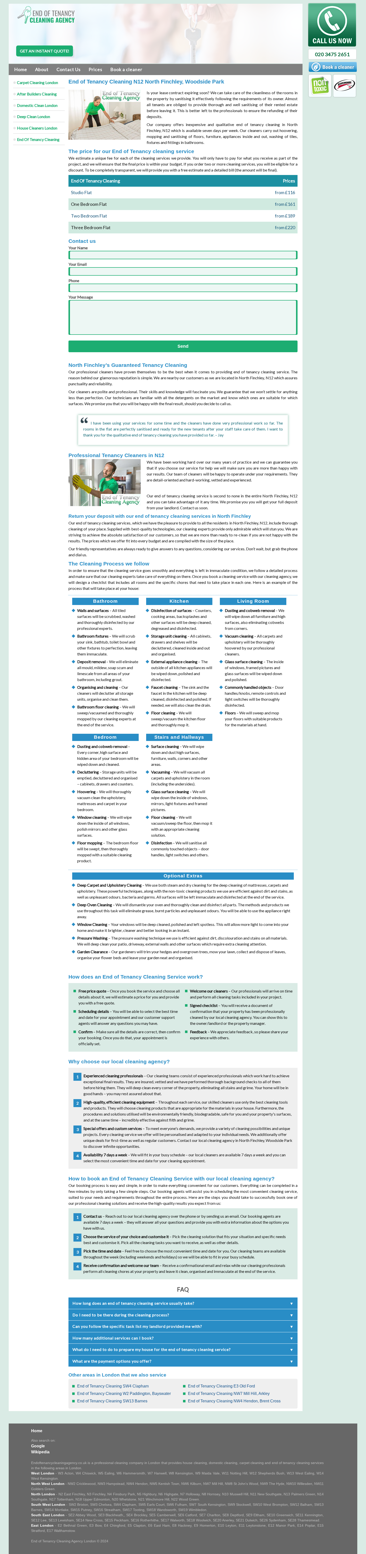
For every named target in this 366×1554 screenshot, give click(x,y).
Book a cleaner (126, 69)
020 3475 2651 (332, 54)
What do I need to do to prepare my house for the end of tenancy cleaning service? (151, 1349)
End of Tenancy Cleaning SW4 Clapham (113, 1386)
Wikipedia (40, 1452)
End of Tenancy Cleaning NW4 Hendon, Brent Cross (234, 1401)
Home (20, 69)
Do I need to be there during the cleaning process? (120, 1314)
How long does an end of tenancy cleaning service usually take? (133, 1303)
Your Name (78, 247)
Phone (73, 280)
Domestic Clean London (37, 105)
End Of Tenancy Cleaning (38, 139)
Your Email (77, 264)
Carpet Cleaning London (37, 82)
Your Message (80, 297)
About (42, 69)
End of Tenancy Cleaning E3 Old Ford (221, 1386)
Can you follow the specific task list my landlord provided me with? (137, 1326)
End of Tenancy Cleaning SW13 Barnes (112, 1401)
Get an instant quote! (44, 50)
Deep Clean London (33, 116)
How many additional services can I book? (113, 1338)
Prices (95, 69)
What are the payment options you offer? (112, 1361)
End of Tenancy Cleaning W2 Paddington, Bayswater (124, 1393)
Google (38, 1446)
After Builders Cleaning (37, 93)
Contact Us (69, 69)
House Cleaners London (37, 128)
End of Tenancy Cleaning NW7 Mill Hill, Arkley (229, 1393)
